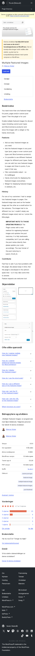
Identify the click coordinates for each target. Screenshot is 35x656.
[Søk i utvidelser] (22, 22)
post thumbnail (28, 489)
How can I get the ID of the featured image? (10, 392)
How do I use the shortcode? (12, 378)
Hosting (4, 580)
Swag (21, 600)
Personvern (6, 584)
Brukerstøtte (8, 99)
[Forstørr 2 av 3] (30, 290)
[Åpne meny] (32, 3)
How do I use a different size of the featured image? (12, 385)
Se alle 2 (30, 469)
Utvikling (7, 94)
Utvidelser (22, 580)
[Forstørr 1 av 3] (14, 290)
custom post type (27, 473)
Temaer (21, 577)
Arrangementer (23, 593)
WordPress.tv (8, 600)
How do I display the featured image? (9, 371)
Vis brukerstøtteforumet (10, 543)
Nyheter (5, 577)
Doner (21, 597)
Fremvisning (22, 573)
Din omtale (6, 528)
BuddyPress (7, 617)
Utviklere (5, 597)
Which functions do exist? (11, 407)
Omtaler (7, 84)
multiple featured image (25, 481)
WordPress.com (8, 607)
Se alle (30, 528)
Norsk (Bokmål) (12, 626)
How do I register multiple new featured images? (11, 354)
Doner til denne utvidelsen (11, 561)
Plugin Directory (7, 9)
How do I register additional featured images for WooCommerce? (11, 362)
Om (3, 573)
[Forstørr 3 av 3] (30, 324)
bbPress (6, 614)
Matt (4, 610)
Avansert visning (8, 495)
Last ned (6, 71)
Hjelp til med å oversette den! (19, 16)
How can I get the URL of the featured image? (10, 400)
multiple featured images (25, 485)
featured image (27, 477)
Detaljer (6, 79)
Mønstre (21, 584)
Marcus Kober (9, 66)
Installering (8, 89)
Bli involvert (22, 590)
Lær (3, 590)
